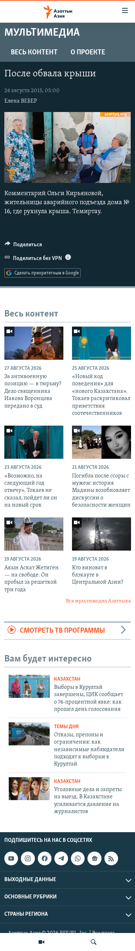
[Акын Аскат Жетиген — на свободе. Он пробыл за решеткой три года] (33, 534)
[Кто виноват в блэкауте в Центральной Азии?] (101, 534)
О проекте (88, 52)
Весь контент (34, 52)
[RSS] (111, 858)
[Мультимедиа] (41, 942)
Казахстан (67, 679)
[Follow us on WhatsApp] (78, 858)
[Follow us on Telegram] (61, 858)
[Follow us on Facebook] (44, 858)
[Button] (23, 246)
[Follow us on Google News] (94, 858)
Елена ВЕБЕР (20, 101)
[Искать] (93, 942)
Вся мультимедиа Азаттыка (98, 601)
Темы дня (66, 727)
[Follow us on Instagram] (28, 858)
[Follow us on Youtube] (11, 858)
